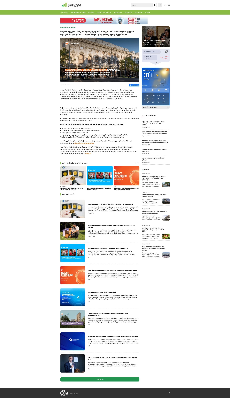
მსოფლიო (138, 12)
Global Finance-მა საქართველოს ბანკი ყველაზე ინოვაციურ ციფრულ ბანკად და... (99, 189)
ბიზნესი (91, 12)
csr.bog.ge (88, 153)
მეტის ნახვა (100, 379)
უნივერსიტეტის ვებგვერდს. (84, 143)
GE (165, 5)
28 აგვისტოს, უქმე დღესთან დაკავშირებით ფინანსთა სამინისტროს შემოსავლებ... (113, 336)
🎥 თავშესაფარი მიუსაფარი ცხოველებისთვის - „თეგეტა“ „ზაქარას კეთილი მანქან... (111, 226)
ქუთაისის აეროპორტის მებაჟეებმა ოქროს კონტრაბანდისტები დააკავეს (110, 204)
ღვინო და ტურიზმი (104, 12)
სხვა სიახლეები (68, 194)
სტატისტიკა (118, 12)
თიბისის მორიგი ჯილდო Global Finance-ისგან (126, 188)
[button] (136, 163)
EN (169, 5)
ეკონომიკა (64, 12)
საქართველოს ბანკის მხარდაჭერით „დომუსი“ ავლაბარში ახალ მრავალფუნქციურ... (108, 314)
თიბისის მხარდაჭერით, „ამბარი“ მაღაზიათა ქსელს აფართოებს (72, 189)
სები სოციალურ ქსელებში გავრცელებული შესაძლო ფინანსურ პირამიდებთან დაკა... (112, 358)
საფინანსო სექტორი (78, 12)
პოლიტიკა (128, 12)
